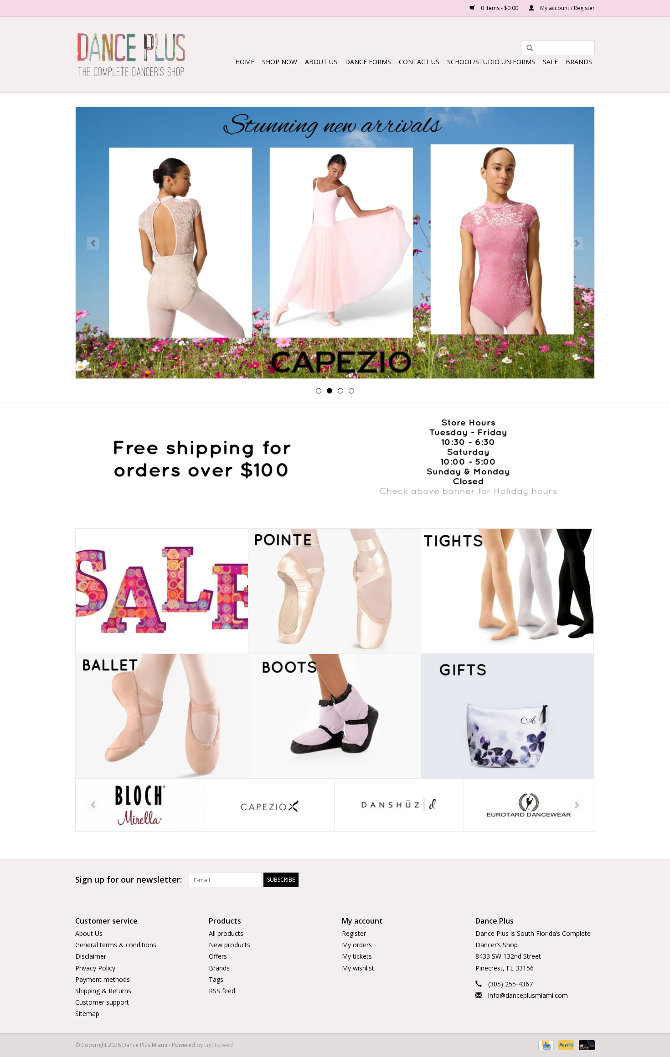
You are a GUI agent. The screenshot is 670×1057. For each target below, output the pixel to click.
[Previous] (93, 243)
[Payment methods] (545, 1044)
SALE (550, 61)
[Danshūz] (269, 805)
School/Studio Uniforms (491, 61)
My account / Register (567, 8)
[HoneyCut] (528, 805)
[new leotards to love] (335, 242)
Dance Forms (368, 61)
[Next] (577, 243)
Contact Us (419, 61)
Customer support (102, 1002)
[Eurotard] (399, 805)
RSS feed (222, 990)
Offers (218, 956)
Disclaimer (90, 956)
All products (226, 933)
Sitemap (87, 1013)
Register (354, 933)
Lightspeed (218, 1045)
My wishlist (358, 968)
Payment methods (102, 979)
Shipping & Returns (103, 990)
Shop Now (279, 61)
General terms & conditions (115, 944)
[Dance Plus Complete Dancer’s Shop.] (131, 55)
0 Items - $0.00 (499, 8)
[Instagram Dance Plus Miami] (587, 880)
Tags (216, 979)
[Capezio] (140, 805)
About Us (321, 61)
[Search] (526, 48)
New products (229, 944)
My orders (357, 944)
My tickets (357, 956)
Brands (579, 61)
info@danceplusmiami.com (528, 995)
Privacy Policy (95, 968)
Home (244, 61)
